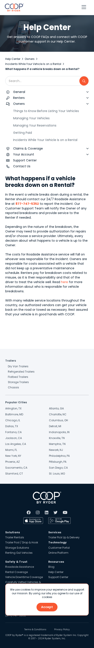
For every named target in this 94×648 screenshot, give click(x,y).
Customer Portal (59, 548)
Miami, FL (11, 450)
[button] (83, 7)
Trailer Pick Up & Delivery (64, 537)
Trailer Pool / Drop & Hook (21, 542)
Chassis (13, 387)
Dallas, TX (11, 426)
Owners (30, 59)
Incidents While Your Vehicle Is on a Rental (33, 64)
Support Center (25, 160)
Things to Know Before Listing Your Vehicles (46, 111)
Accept (47, 607)
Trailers (10, 360)
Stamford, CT (14, 473)
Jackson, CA (13, 438)
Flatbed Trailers (18, 377)
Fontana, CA (13, 432)
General (19, 92)
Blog (51, 567)
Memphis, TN (57, 444)
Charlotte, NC (57, 414)
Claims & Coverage (28, 148)
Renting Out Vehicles (19, 553)
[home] (13, 7)
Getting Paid (22, 132)
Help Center (12, 59)
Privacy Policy (62, 629)
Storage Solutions (17, 548)
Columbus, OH (58, 420)
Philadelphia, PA (59, 456)
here (64, 282)
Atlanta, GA (56, 408)
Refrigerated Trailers (21, 371)
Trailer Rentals (14, 537)
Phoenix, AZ (12, 462)
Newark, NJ (56, 450)
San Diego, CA (58, 467)
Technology (57, 542)
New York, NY (13, 456)
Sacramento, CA (16, 467)
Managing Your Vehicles (31, 118)
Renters (19, 98)
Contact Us (21, 166)
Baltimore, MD (14, 414)
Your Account (23, 154)
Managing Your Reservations (34, 125)
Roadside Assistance (19, 567)
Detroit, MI (55, 426)
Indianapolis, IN (59, 432)
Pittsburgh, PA (57, 462)
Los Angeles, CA (15, 444)
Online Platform (58, 553)
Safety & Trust (16, 562)
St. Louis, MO (57, 473)
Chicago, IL (12, 420)
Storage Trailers (18, 382)
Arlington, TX (13, 408)
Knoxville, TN (57, 438)
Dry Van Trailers (18, 366)
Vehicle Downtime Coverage (24, 577)
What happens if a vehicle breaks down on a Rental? (42, 69)
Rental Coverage (16, 572)
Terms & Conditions (35, 629)
